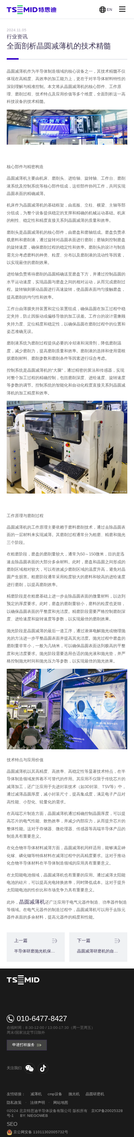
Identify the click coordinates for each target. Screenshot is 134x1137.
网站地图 (60, 1102)
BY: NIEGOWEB (34, 1116)
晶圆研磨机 (95, 1094)
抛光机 (74, 1094)
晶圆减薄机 (32, 902)
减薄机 (36, 1094)
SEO (12, 1124)
